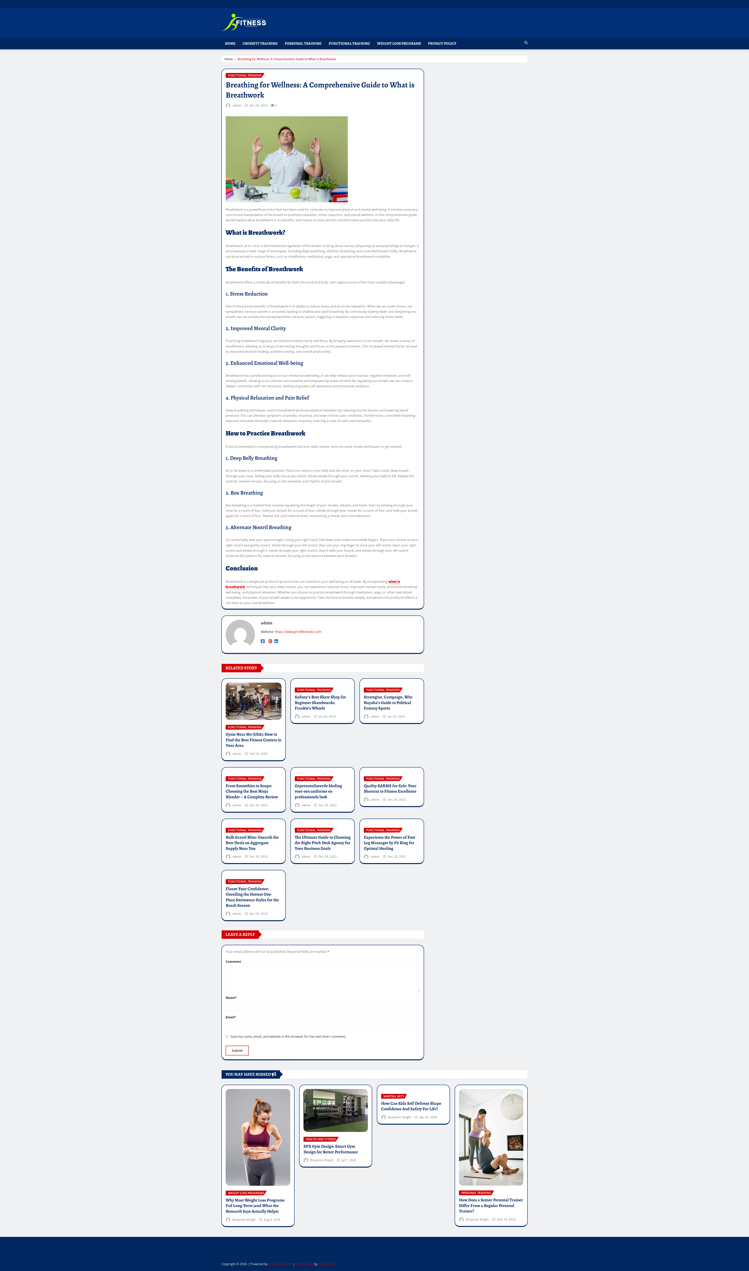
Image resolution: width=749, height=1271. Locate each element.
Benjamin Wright (244, 1219)
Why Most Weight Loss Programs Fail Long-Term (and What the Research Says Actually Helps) (255, 1205)
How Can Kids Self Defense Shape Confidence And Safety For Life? (411, 1106)
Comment (233, 961)
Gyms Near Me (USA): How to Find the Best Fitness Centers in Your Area (253, 739)
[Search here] (526, 42)
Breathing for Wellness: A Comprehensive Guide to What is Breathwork (287, 59)
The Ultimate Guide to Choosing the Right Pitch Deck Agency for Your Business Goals (323, 842)
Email (231, 1017)
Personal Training (303, 43)
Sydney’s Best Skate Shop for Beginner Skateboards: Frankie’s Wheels (320, 702)
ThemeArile (326, 1264)
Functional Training (349, 43)
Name (231, 998)
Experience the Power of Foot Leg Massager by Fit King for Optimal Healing (389, 842)
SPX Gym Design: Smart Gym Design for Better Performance (331, 1149)
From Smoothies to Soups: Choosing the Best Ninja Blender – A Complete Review (252, 791)
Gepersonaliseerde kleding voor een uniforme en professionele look (318, 791)
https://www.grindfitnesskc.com (298, 632)
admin (237, 105)
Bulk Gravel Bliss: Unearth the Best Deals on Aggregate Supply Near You (252, 842)
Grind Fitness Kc (280, 1264)
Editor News (304, 1264)
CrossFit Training (260, 43)
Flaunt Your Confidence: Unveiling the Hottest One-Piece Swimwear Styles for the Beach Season (252, 897)
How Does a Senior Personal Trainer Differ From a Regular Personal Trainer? (491, 1205)
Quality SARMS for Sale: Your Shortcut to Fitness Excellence (390, 788)
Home (230, 43)
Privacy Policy (442, 43)
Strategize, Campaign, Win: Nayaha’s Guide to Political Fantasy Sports (388, 702)
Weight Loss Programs (399, 43)
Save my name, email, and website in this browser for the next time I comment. (288, 1036)
